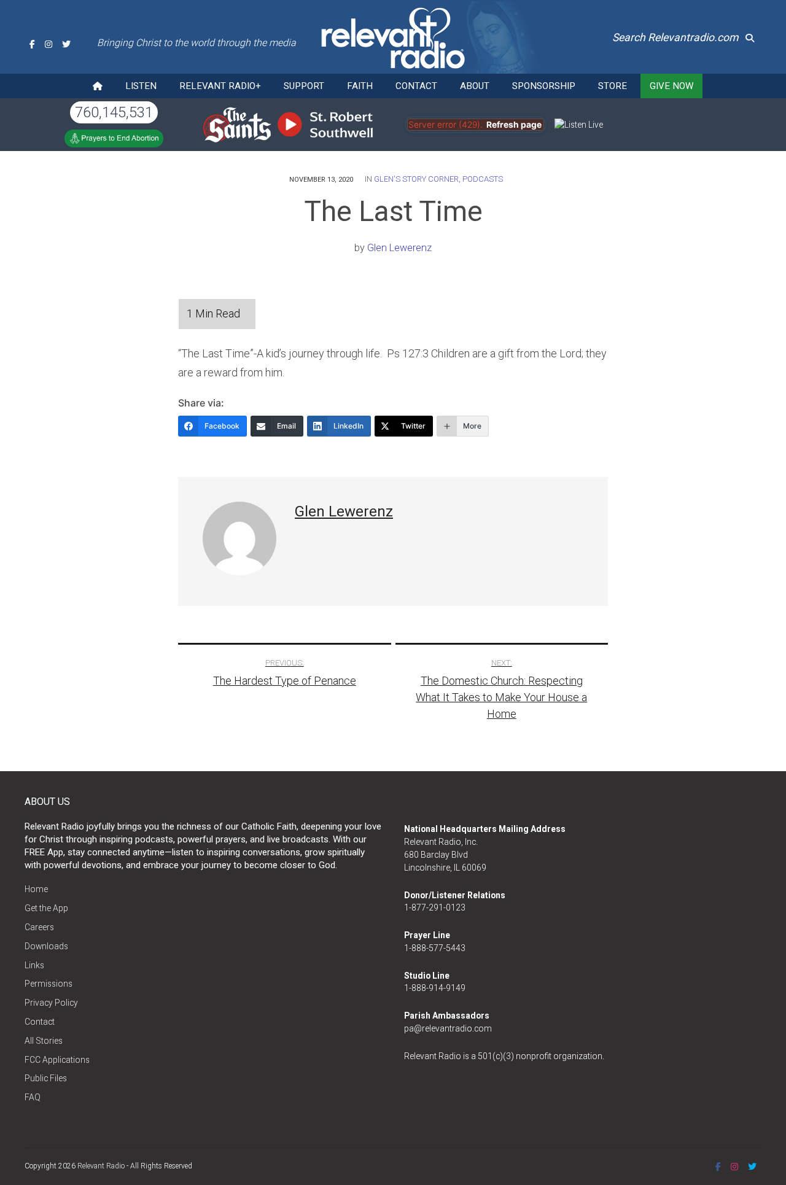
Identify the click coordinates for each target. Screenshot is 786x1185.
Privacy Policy (51, 1003)
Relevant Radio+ (220, 85)
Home (36, 889)
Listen (141, 85)
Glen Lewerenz (399, 248)
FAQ (33, 1097)
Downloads (46, 946)
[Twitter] (66, 44)
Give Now (671, 85)
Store (612, 85)
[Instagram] (48, 44)
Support (304, 85)
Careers (39, 927)
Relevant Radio (101, 1166)
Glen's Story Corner (416, 179)
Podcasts (482, 179)
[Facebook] (32, 44)
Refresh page (514, 125)
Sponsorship (543, 85)
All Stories (44, 1041)
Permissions (48, 984)
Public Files (46, 1078)
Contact (416, 85)
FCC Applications (57, 1060)
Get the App (46, 908)
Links (34, 965)
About (474, 85)
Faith (360, 85)
